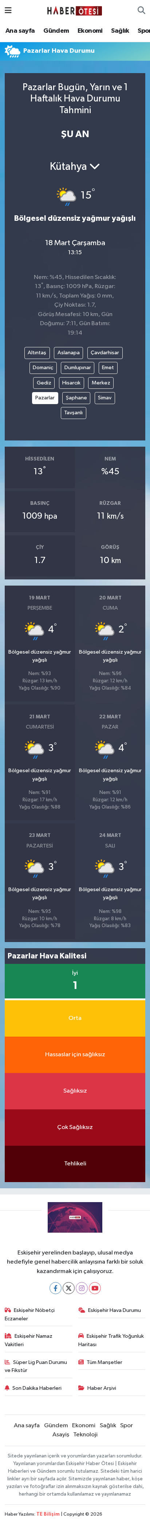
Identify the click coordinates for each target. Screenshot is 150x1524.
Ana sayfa (20, 31)
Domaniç (43, 367)
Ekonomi (90, 31)
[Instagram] (82, 1288)
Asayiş (60, 1435)
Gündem (56, 31)
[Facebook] (56, 1288)
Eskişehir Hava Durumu (114, 1310)
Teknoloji (85, 1435)
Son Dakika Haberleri (37, 1388)
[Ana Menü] (8, 11)
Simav (104, 397)
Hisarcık (71, 383)
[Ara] (141, 11)
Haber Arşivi (101, 1388)
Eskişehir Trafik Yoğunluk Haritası (111, 1340)
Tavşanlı (73, 412)
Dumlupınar (77, 367)
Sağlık (120, 31)
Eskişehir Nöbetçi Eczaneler (30, 1314)
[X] (69, 1288)
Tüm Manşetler (104, 1362)
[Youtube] (95, 1288)
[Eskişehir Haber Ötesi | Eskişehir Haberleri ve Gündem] (74, 11)
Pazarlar (45, 397)
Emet (108, 367)
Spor (126, 1426)
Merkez (101, 383)
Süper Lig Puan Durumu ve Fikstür (36, 1366)
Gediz (44, 383)
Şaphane (76, 397)
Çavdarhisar (105, 352)
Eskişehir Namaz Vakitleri (29, 1340)
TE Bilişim (48, 1514)
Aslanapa (69, 352)
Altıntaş (37, 352)
